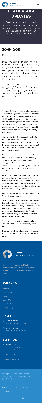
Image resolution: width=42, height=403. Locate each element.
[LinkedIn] (23, 398)
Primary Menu (38, 4)
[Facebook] (19, 398)
